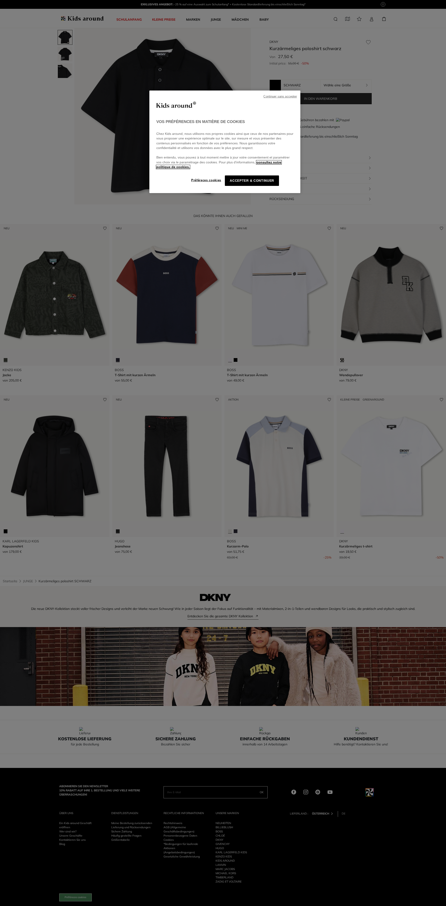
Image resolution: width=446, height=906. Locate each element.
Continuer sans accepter (280, 96)
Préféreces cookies (206, 180)
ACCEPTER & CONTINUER (252, 180)
